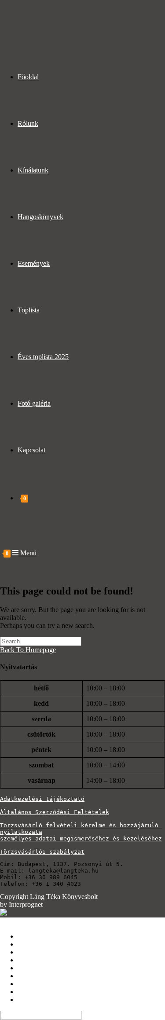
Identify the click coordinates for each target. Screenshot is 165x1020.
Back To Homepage (28, 649)
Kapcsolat (31, 999)
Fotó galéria (34, 991)
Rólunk (28, 944)
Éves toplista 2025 (43, 983)
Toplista (29, 976)
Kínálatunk (33, 952)
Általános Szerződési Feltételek (54, 812)
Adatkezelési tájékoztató (42, 799)
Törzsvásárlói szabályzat (42, 851)
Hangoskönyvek (40, 960)
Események (34, 968)
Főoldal (28, 936)
